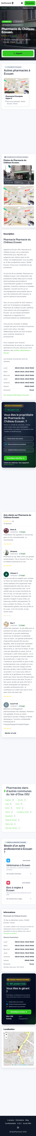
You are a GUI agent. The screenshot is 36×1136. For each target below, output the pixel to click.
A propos (10, 1120)
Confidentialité (10, 1123)
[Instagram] (18, 1127)
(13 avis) (14, 36)
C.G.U (19, 1123)
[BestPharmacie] (8, 3)
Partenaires (20, 1120)
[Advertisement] (18, 131)
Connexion (30, 3)
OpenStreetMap (23, 1065)
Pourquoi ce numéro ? (10, 933)
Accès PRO (27, 1123)
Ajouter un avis (10, 733)
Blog (27, 1120)
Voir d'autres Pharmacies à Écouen (16, 395)
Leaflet (15, 1065)
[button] (18, 1047)
